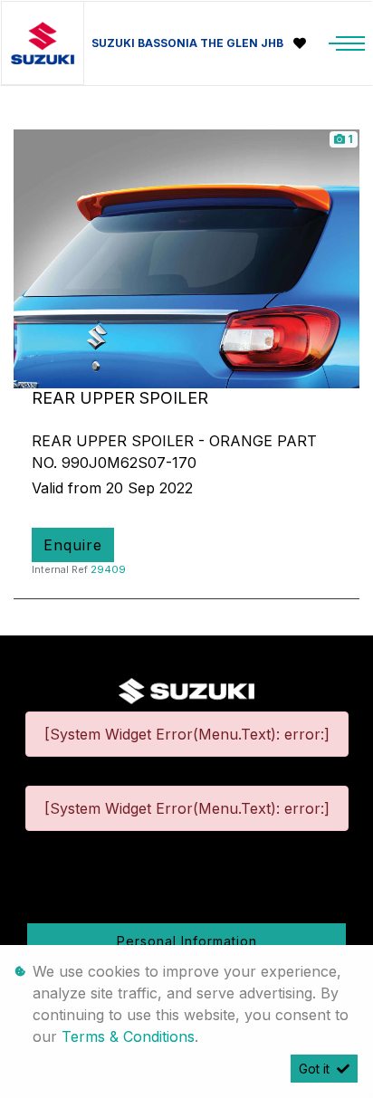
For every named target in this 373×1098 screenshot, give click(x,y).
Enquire (72, 545)
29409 (108, 569)
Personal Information (187, 941)
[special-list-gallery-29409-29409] (186, 258)
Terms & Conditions (128, 1036)
